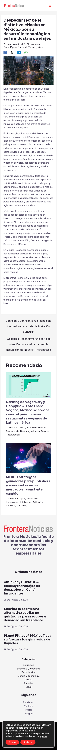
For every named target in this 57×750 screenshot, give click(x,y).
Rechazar (28, 742)
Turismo (32, 47)
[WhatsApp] (26, 52)
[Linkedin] (19, 52)
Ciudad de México (15, 427)
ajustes (43, 736)
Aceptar (12, 742)
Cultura (28, 679)
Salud (29, 686)
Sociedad (28, 683)
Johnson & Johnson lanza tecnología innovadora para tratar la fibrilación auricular (28, 321)
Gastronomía (12, 431)
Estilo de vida (28, 672)
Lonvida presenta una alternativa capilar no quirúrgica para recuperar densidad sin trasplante (25, 614)
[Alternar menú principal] (50, 6)
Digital (22, 498)
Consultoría (12, 498)
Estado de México (36, 427)
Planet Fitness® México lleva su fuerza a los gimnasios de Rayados (27, 639)
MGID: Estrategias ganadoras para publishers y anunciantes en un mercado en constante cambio (28, 485)
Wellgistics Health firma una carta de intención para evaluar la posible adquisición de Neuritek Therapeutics (28, 339)
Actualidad (28, 665)
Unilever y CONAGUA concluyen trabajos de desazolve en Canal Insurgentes (22, 587)
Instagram (29, 713)
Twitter (28, 709)
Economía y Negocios (28, 668)
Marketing (22, 505)
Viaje (40, 47)
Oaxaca (45, 431)
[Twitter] (12, 52)
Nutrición (35, 431)
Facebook (28, 702)
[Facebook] (5, 52)
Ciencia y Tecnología (28, 676)
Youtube (28, 706)
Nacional (22, 47)
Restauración (13, 434)
